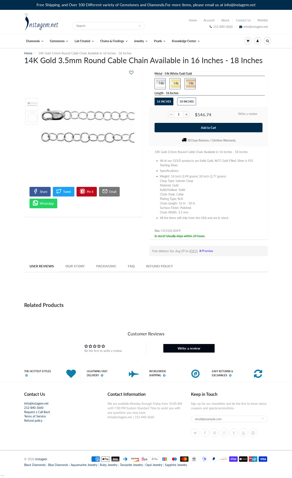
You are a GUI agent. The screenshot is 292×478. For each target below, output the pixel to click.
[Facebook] (205, 433)
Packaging (106, 266)
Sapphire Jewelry (176, 465)
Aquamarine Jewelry (84, 465)
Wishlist (262, 20)
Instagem (41, 459)
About (225, 20)
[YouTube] (243, 433)
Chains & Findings (112, 41)
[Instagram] (224, 433)
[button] (131, 72)
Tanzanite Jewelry (131, 465)
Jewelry (139, 41)
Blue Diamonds (58, 465)
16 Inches (164, 101)
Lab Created (82, 41)
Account (209, 20)
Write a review (247, 114)
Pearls (158, 41)
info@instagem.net (255, 26)
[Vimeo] (253, 433)
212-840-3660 (223, 26)
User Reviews (41, 266)
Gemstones (57, 41)
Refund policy (33, 420)
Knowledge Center (184, 41)
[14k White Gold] (83, 129)
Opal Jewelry (153, 465)
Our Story (75, 266)
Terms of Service (35, 416)
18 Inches (187, 101)
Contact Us (243, 20)
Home (193, 20)
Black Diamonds (35, 465)
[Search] (139, 26)
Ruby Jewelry (108, 465)
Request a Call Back (37, 412)
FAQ (131, 266)
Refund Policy (159, 266)
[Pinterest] (214, 433)
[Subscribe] (262, 418)
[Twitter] (195, 433)
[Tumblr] (233, 433)
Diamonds (33, 41)
